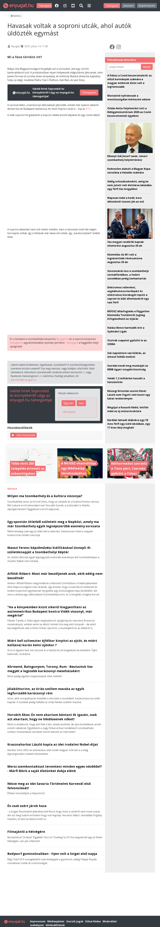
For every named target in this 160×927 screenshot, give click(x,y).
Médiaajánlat (56, 921)
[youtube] (73, 5)
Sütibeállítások (55, 925)
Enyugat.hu (16, 342)
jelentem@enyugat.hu (23, 379)
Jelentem (128, 5)
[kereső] (81, 5)
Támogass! (44, 5)
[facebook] (57, 5)
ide (40, 376)
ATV (88, 108)
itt (83, 372)
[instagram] (65, 5)
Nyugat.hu (62, 339)
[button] (89, 5)
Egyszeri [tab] (68, 403)
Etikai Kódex (93, 921)
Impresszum (38, 921)
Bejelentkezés (147, 5)
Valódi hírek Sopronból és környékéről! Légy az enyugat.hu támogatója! (31, 395)
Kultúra (17, 16)
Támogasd (72, 342)
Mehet (147, 67)
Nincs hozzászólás (26, 435)
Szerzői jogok (75, 921)
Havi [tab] (81, 403)
